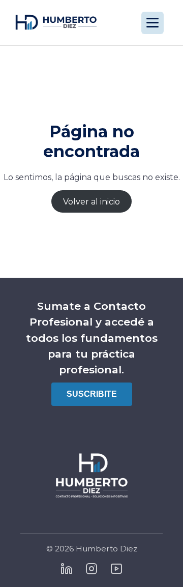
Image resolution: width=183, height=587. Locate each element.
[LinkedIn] (66, 570)
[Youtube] (116, 570)
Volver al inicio (91, 202)
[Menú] (152, 23)
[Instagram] (91, 570)
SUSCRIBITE (92, 394)
